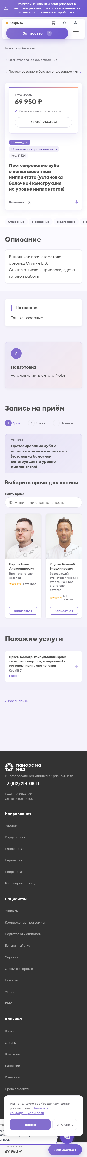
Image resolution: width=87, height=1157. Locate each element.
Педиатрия (13, 860)
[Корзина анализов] (53, 23)
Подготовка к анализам (23, 934)
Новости (11, 980)
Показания (40, 222)
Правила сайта (17, 1089)
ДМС (9, 1003)
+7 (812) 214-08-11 (43, 122)
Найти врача (14, 494)
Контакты (12, 1077)
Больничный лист (18, 945)
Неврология (14, 872)
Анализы (28, 48)
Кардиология (15, 837)
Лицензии (12, 1066)
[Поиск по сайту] (64, 23)
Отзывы (10, 1042)
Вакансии (12, 1054)
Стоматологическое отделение (33, 60)
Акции (9, 992)
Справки (11, 957)
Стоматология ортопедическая (34, 149)
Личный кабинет (75, 23)
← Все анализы (16, 701)
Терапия (11, 825)
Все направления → (20, 883)
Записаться (34, 33)
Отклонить (65, 1124)
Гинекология (14, 849)
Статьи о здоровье (19, 969)
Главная (11, 48)
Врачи (9, 1031)
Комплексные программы (25, 922)
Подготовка (66, 222)
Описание (16, 222)
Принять (30, 1124)
